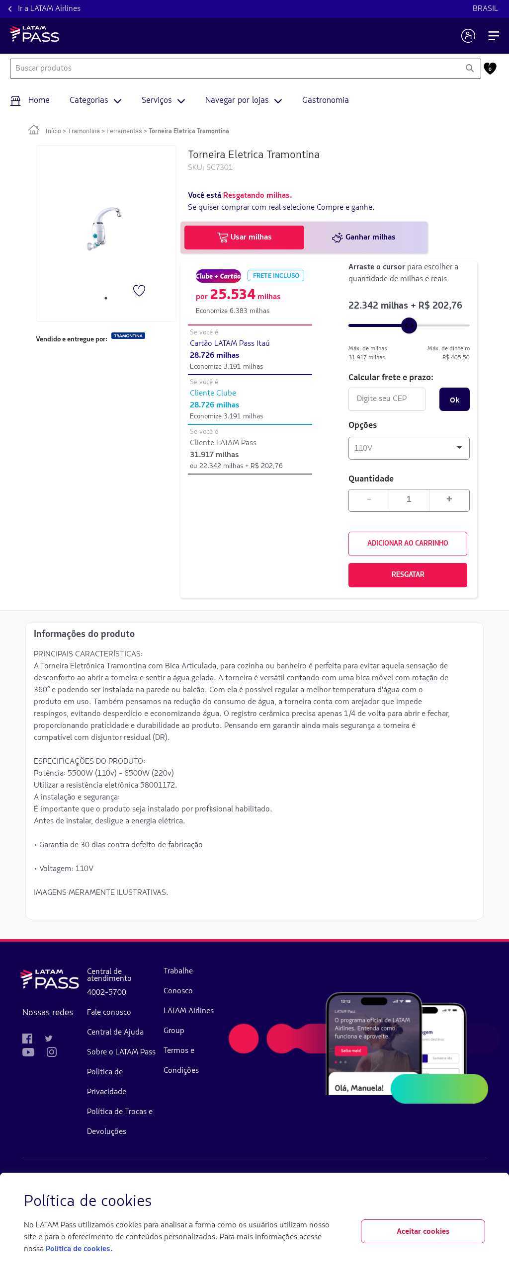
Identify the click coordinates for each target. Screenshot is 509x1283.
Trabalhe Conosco (178, 981)
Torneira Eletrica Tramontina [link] (189, 131)
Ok (454, 399)
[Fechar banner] (477, 1202)
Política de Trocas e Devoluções (120, 1122)
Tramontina (84, 131)
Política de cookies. (79, 1249)
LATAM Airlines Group (189, 1021)
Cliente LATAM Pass (223, 443)
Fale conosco (109, 1013)
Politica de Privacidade (106, 1082)
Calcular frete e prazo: (390, 377)
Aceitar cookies (423, 1232)
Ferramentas (124, 131)
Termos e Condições (181, 1061)
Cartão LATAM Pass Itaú (230, 344)
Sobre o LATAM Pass (121, 1052)
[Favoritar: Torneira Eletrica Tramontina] (140, 292)
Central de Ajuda (115, 1033)
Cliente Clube (213, 394)
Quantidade (371, 478)
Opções (362, 425)
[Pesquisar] (469, 68)
